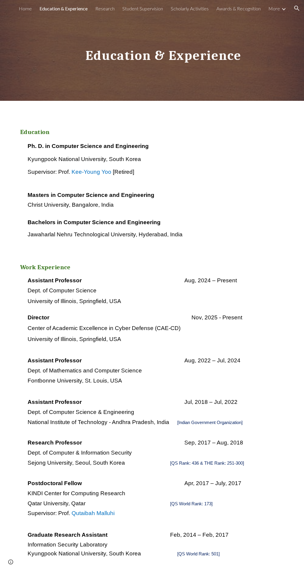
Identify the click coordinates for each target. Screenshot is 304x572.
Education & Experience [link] (63, 8)
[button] (297, 8)
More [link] (274, 8)
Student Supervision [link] (142, 8)
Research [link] (105, 8)
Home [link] (25, 8)
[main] (163, 50)
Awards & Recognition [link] (238, 8)
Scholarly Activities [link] (190, 8)
